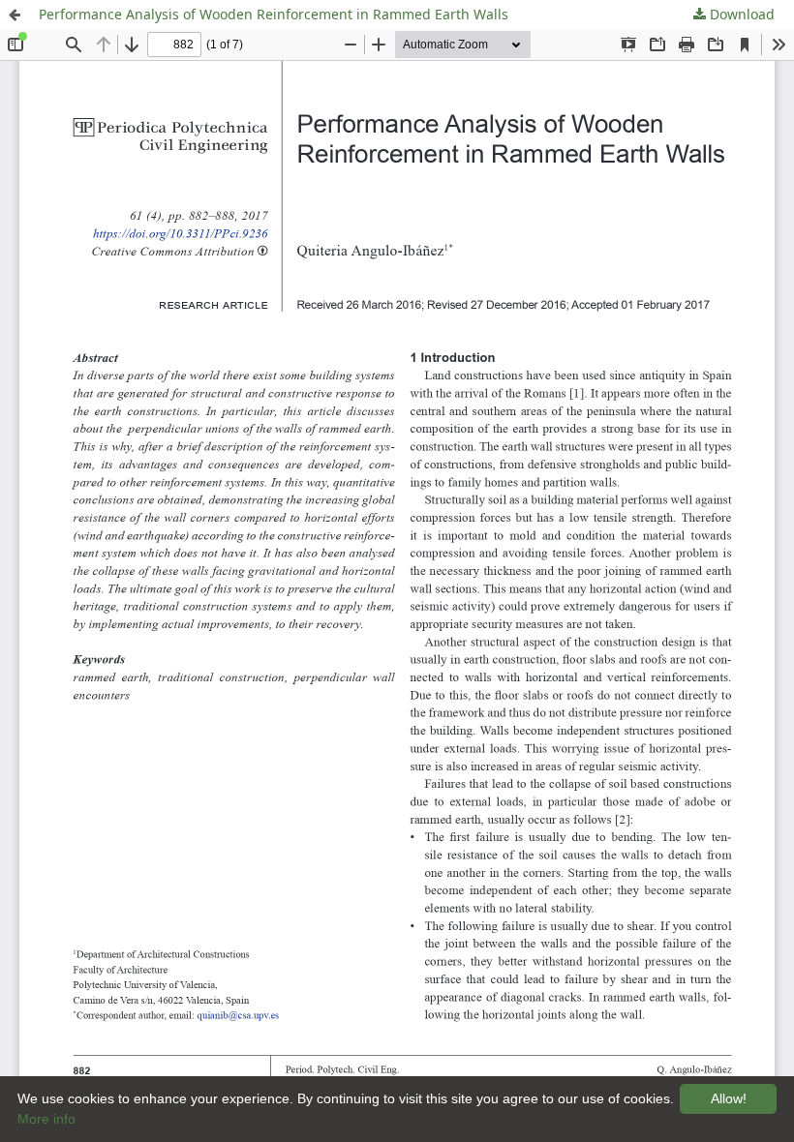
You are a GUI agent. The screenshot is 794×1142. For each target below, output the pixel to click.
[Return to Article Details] (14, 14)
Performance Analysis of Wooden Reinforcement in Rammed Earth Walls (273, 14)
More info (46, 1119)
